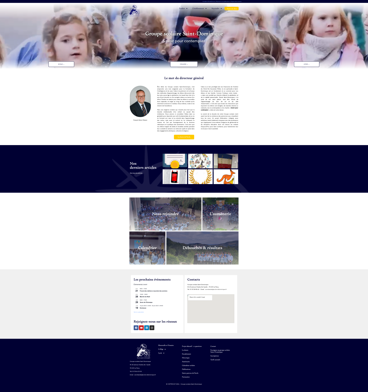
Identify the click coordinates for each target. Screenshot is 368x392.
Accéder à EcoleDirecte (209, 1)
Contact (213, 346)
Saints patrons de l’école (190, 373)
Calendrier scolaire (188, 365)
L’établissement (198, 8)
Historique (185, 358)
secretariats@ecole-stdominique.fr (216, 289)
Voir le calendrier (139, 312)
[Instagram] (152, 327)
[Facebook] (136, 327)
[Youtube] (141, 327)
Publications (186, 369)
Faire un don (232, 9)
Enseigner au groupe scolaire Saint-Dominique (220, 351)
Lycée (160, 353)
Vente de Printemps (146, 302)
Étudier (182, 8)
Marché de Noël (145, 297)
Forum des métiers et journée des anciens (153, 291)
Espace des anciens (236, 1)
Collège (160, 349)
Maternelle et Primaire (166, 345)
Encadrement (186, 354)
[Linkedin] (146, 327)
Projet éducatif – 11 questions (192, 346)
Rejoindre (215, 8)
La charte (185, 350)
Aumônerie (186, 362)
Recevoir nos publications (223, 1)
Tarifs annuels (215, 360)
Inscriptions (214, 356)
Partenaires (186, 377)
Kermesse (143, 308)
